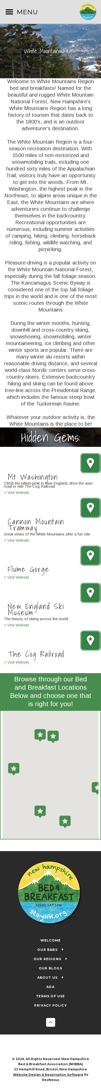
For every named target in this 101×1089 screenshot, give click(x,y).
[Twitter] (56, 1046)
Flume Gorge (28, 569)
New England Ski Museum (36, 609)
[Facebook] (45, 1046)
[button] (53, 736)
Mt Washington (33, 476)
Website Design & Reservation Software (48, 1075)
